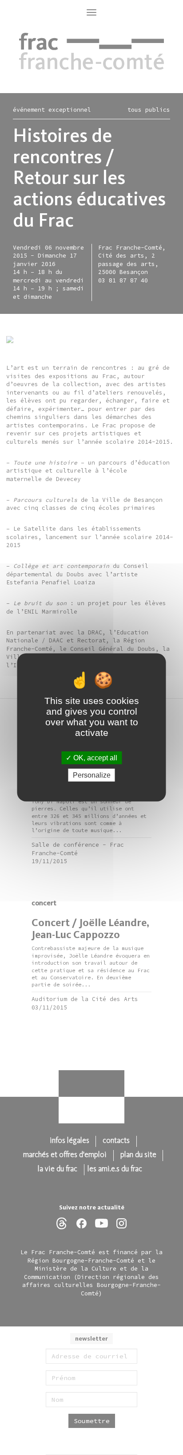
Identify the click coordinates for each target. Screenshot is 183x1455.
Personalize (92, 775)
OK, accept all (94, 758)
